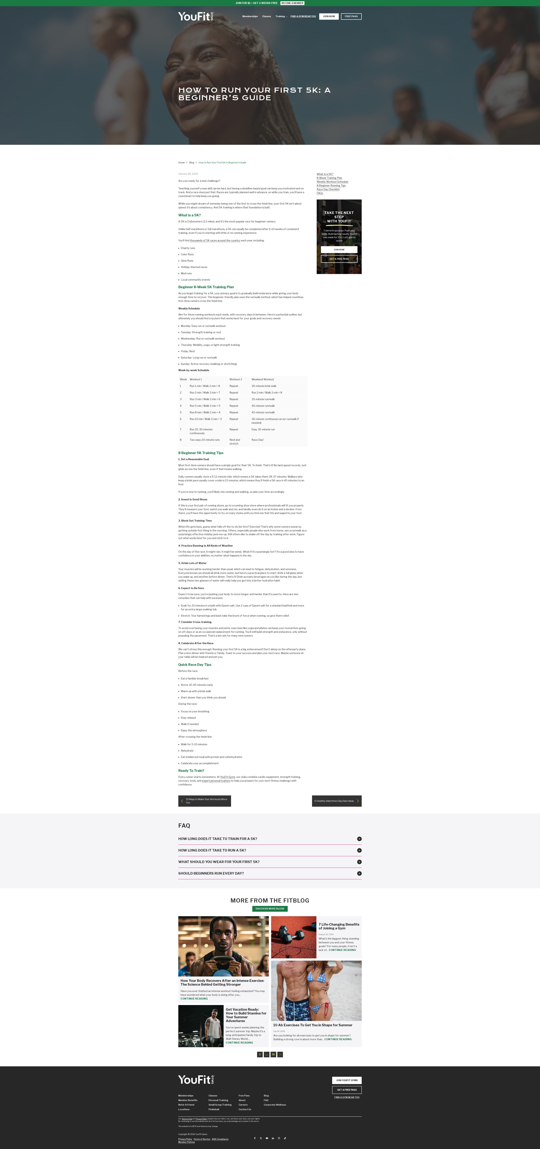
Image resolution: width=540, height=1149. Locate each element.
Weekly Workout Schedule (332, 181)
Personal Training (218, 1100)
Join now (329, 16)
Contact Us (245, 1109)
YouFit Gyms (227, 776)
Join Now (339, 249)
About (242, 1100)
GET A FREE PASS (347, 1090)
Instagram (279, 1138)
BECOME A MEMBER (292, 3)
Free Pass (351, 16)
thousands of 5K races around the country (215, 240)
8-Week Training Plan (329, 177)
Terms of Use (187, 1119)
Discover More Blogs (270, 908)
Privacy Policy (201, 1119)
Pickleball (214, 1109)
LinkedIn (273, 1138)
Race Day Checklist (328, 189)
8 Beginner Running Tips (331, 185)
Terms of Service (202, 1139)
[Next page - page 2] (280, 1054)
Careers (243, 1104)
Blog (266, 1095)
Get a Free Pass (339, 259)
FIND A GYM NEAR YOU (346, 1097)
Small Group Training (219, 1104)
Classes (213, 1095)
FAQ (266, 1100)
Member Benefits (187, 1100)
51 (273, 1054)
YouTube (267, 1138)
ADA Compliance (220, 1139)
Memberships (185, 1095)
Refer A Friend (186, 1104)
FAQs (320, 193)
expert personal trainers (216, 780)
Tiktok (285, 1138)
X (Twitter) (261, 1138)
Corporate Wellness (272, 1104)
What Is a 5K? (325, 174)
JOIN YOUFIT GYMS (347, 1080)
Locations (184, 1109)
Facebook (255, 1138)
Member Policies (186, 1142)
